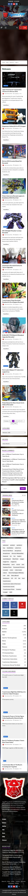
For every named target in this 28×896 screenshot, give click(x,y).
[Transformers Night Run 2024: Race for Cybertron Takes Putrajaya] (14, 682)
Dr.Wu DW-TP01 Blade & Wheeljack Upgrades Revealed (14, 325)
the (19, 578)
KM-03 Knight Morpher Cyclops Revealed (14, 221)
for (11, 556)
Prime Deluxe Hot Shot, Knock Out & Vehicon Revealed (14, 393)
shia (8, 575)
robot (11, 570)
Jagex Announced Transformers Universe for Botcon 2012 (14, 80)
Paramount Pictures (18, 567)
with (10, 592)
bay (4, 548)
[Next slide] (25, 495)
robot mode (18, 570)
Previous (6, 421)
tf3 (15, 578)
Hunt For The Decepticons (9, 637)
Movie (4, 640)
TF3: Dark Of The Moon (8, 650)
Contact (17, 883)
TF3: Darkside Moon (8, 653)
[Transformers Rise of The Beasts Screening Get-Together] (14, 755)
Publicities (11, 883)
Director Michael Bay (17, 553)
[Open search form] (17, 27)
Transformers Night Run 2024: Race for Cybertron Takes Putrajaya (6, 522)
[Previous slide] (23, 495)
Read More (6, 105)
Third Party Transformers (9, 656)
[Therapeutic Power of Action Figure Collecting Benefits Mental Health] (14, 706)
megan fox (6, 561)
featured (5, 556)
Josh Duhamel (7, 559)
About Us (4, 881)
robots (5, 572)
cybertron (18, 548)
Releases (6, 85)
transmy (18, 589)
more (13, 564)
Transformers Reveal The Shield (11, 665)
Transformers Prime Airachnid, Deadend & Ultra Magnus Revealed (14, 290)
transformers (7, 581)
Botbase (4, 628)
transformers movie (8, 586)
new (23, 564)
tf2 (12, 578)
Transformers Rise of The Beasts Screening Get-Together (6, 502)
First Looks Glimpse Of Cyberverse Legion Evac (14, 360)
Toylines (17, 881)
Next (15, 423)
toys (23, 578)
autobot (12, 545)
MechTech (15, 559)
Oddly (4, 643)
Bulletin (13, 518)
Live (25, 27)
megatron (13, 561)
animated (5, 545)
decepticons (6, 553)
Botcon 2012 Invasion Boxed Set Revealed (14, 151)
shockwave (6, 578)
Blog (8, 881)
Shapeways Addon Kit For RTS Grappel (14, 116)
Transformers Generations (9, 659)
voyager (5, 592)
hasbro (19, 556)
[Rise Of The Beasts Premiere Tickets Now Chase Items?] (14, 730)
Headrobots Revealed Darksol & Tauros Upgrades (14, 256)
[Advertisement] (14, 44)
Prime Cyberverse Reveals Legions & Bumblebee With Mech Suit (14, 186)
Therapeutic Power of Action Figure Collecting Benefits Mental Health (6, 531)
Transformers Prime (8, 589)
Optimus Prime (7, 567)
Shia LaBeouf (15, 575)
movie (18, 564)
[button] (2, 27)
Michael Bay (6, 564)
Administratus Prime (8, 93)
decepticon (18, 550)
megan (22, 559)
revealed (5, 570)
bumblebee (10, 548)
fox (14, 556)
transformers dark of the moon (11, 583)
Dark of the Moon (8, 550)
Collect (12, 881)
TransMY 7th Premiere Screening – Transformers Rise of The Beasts (6, 512)
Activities (23, 881)
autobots (19, 545)
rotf (4, 575)
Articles (13, 527)
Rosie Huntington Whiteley (16, 572)
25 (11, 423)
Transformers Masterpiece (9, 662)
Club (12, 498)
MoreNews (20, 892)
